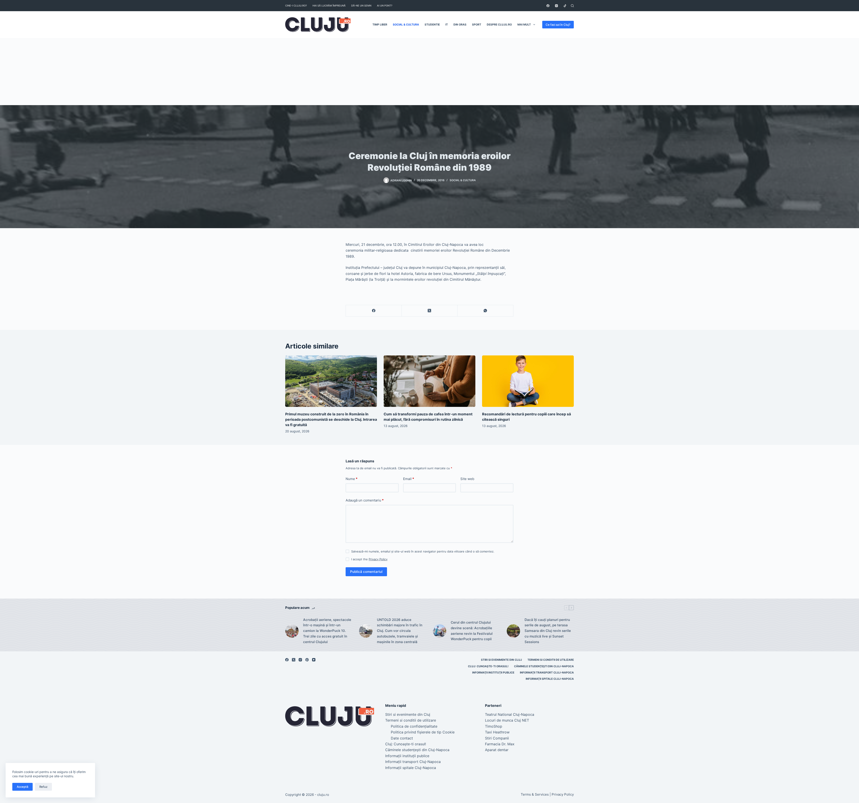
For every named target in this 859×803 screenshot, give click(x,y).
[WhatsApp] (485, 311)
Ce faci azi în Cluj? (558, 24)
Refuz (43, 786)
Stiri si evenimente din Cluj (501, 659)
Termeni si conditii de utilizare (550, 659)
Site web (467, 479)
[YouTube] (313, 659)
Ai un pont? (384, 5)
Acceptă (22, 786)
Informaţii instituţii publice (493, 672)
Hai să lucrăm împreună (329, 5)
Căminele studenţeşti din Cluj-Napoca (544, 666)
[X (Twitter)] (430, 311)
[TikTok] (564, 5)
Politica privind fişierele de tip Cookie (423, 732)
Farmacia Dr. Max (500, 744)
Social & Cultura (406, 24)
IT (446, 24)
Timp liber (379, 24)
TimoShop (493, 726)
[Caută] (572, 5)
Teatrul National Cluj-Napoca (509, 714)
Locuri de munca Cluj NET (507, 720)
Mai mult (524, 24)
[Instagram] (556, 5)
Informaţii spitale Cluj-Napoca (550, 678)
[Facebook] (547, 5)
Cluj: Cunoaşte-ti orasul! (488, 666)
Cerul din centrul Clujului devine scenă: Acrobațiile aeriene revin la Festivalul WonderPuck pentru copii (472, 630)
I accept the (369, 559)
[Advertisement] (429, 71)
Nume (351, 479)
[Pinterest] (307, 659)
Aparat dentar (496, 750)
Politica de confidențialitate (414, 726)
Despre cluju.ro (499, 24)
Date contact (402, 738)
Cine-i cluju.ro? (296, 5)
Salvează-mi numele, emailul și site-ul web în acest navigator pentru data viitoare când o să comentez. (422, 551)
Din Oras (459, 24)
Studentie (432, 24)
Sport (476, 24)
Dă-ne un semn (361, 5)
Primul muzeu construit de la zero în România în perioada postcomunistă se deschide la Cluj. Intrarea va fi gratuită (331, 419)
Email (408, 479)
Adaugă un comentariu (365, 500)
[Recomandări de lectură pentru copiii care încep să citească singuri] (528, 381)
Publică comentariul (366, 571)
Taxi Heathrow (497, 732)
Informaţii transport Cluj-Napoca (547, 672)
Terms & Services (535, 794)
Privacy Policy (378, 559)
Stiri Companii (497, 738)
